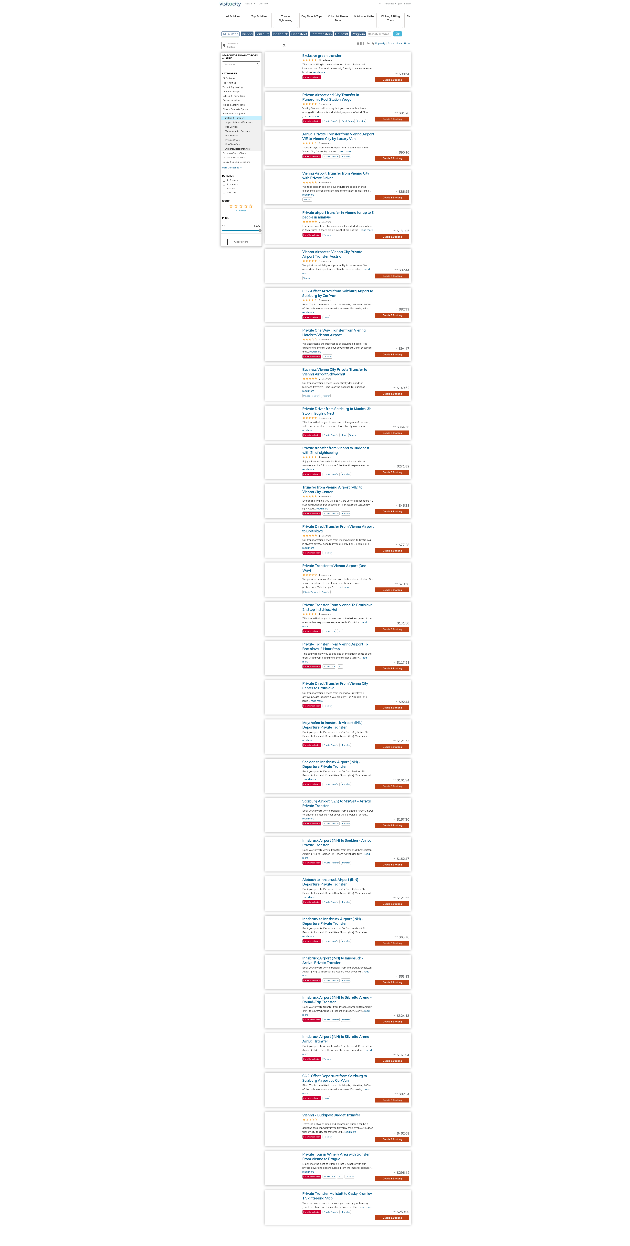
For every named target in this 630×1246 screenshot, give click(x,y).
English (262, 3)
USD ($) (249, 3)
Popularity (380, 43)
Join (400, 3)
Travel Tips (389, 3)
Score (391, 43)
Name (407, 43)
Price (399, 43)
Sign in (407, 3)
